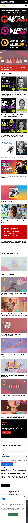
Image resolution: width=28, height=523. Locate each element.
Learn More (7, 432)
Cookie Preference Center (13, 518)
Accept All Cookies (13, 514)
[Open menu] (26, 2)
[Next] (25, 61)
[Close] (24, 496)
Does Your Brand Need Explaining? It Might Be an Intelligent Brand (13, 68)
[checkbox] (14, 481)
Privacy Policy (24, 460)
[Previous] (2, 61)
